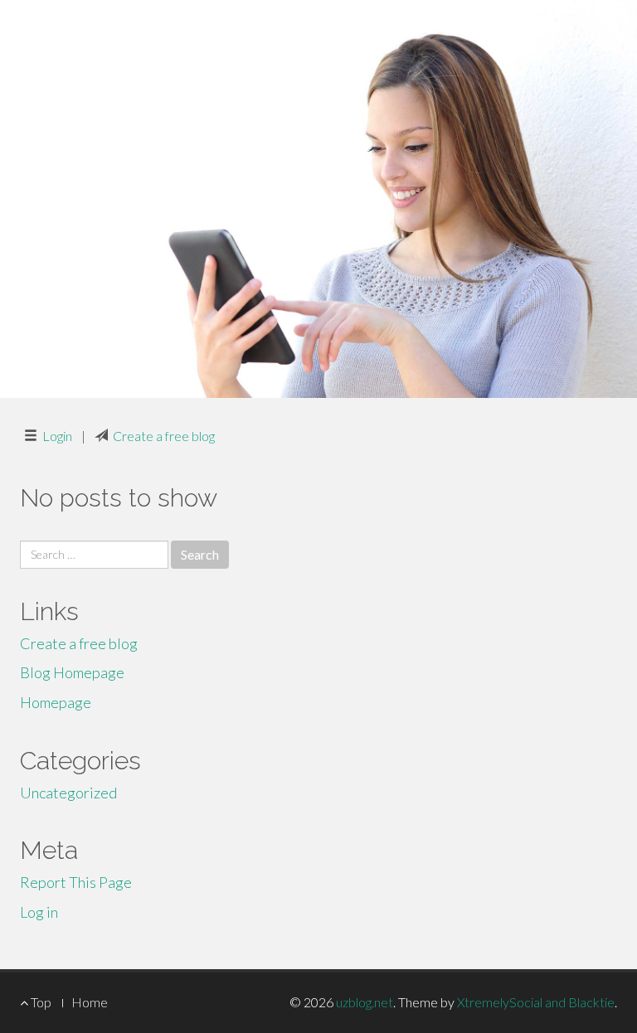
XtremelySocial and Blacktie (536, 1002)
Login (57, 436)
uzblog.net (364, 1002)
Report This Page (76, 882)
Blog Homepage (72, 672)
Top (39, 1002)
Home (89, 1002)
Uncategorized (68, 792)
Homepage (55, 702)
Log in (39, 912)
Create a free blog (164, 436)
